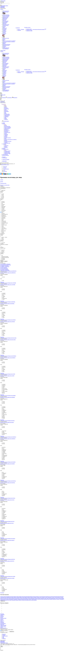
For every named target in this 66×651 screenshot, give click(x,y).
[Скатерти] (8, 31)
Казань (5, 109)
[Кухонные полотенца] (8, 44)
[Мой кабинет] (0, 98)
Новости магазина (4, 630)
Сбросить (5, 261)
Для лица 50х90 (11, 598)
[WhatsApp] (7, 174)
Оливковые (19, 599)
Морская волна (2, 599)
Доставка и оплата (7, 150)
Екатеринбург (6, 108)
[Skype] (9, 174)
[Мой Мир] (3, 174)
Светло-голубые (58, 598)
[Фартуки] (8, 33)
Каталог (5, 125)
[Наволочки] (8, 22)
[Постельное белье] (8, 53)
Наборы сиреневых (33, 597)
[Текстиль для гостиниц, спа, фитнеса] (8, 40)
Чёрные (26, 598)
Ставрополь (6, 116)
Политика (2, 616)
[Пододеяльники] (8, 63)
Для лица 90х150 (57, 597)
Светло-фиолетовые (52, 598)
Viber (4, 170)
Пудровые (7, 599)
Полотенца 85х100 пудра (46, 596)
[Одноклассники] (2, 174)
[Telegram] (10, 174)
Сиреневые (42, 598)
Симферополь (6, 115)
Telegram (4, 167)
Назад (5, 105)
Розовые (62, 598)
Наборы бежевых (27, 597)
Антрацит (57, 599)
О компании (6, 145)
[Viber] (6, 174)
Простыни (2, 622)
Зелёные (30, 599)
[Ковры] (8, 39)
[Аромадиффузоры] (8, 47)
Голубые (38, 599)
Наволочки (2, 624)
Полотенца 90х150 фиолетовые (27, 596)
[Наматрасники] (8, 17)
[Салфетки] (8, 29)
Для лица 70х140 (5, 598)
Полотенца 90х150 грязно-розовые (16, 596)
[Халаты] (8, 26)
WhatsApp (5, 171)
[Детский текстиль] (8, 24)
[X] (5, 174)
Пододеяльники (3, 623)
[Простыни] (8, 19)
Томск (5, 117)
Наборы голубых (45, 597)
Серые (47, 598)
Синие (45, 598)
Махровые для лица (51, 597)
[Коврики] (8, 42)
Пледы (1, 620)
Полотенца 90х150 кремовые (5, 596)
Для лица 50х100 (17, 598)
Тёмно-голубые (37, 598)
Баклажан (54, 599)
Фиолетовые (33, 598)
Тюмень (5, 118)
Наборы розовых (16, 597)
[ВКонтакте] (1, 174)
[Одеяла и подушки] (8, 15)
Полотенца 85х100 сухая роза (37, 596)
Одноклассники (5, 635)
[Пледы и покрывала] (8, 13)
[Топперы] (8, 46)
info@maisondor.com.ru (5, 164)
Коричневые (26, 599)
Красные (22, 599)
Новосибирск (6, 111)
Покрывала (2, 621)
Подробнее (2, 355)
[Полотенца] (8, 70)
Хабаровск (6, 119)
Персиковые (11, 599)
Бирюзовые (45, 599)
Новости (1, 615)
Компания (2, 613)
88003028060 (2, 6)
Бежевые (51, 599)
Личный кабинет (3, 626)
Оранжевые (15, 599)
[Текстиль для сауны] (8, 36)
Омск (5, 112)
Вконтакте (5, 166)
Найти (2, 646)
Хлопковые (61, 599)
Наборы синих (39, 597)
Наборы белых (21, 597)
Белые (48, 599)
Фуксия (29, 598)
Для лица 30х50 (22, 598)
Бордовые (41, 599)
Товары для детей (3, 625)
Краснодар (6, 110)
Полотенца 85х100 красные (55, 596)
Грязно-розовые (34, 599)
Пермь (5, 113)
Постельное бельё (3, 618)
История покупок (3, 627)
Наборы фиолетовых (10, 597)
